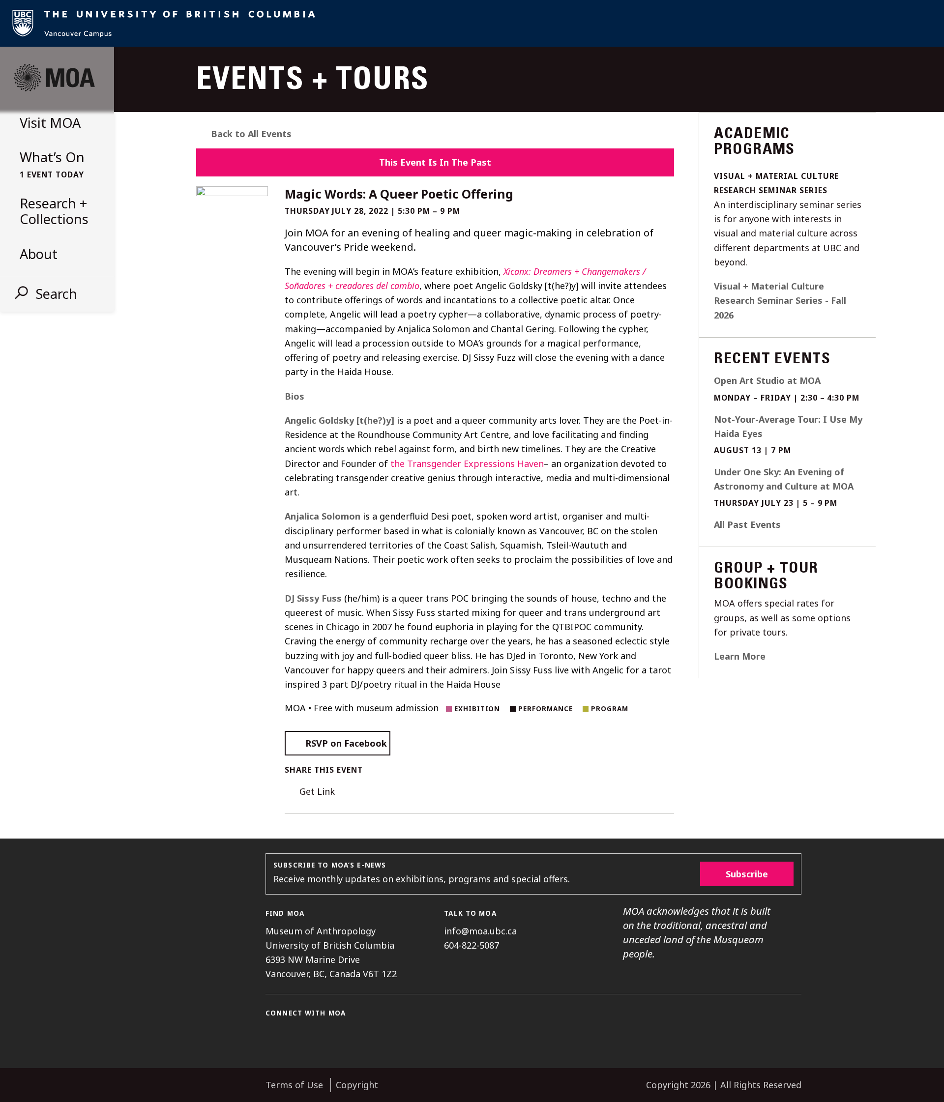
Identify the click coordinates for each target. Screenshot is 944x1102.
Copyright (357, 1085)
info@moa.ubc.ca (480, 931)
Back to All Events (251, 134)
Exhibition (477, 708)
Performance (545, 708)
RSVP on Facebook (346, 743)
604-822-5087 (471, 945)
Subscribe (747, 874)
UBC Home (472, 23)
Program (609, 708)
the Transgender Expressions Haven (467, 463)
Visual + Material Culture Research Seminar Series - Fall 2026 (780, 300)
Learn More (740, 656)
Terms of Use (294, 1085)
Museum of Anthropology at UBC (54, 77)
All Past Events (747, 524)
